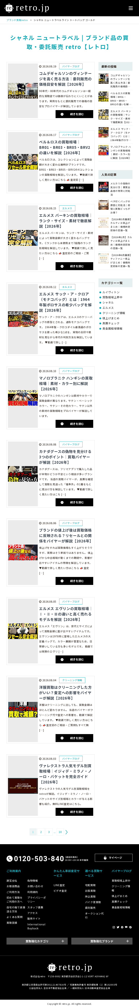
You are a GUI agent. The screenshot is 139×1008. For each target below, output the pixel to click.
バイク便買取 (93, 902)
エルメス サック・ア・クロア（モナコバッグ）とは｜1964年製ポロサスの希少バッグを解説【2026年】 (65, 302)
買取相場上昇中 (112, 297)
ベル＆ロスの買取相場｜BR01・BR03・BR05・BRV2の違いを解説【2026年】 (64, 147)
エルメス (108, 308)
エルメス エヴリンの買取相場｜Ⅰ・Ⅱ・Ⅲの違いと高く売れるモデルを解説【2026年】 (66, 614)
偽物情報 (32, 880)
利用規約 (32, 892)
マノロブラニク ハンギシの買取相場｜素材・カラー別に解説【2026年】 (65, 383)
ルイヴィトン (111, 292)
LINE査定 (59, 885)
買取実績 (12, 922)
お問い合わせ (35, 886)
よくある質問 (15, 917)
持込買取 (90, 896)
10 (60, 832)
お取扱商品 (13, 886)
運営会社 (12, 880)
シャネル (108, 302)
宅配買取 (90, 885)
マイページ (115, 857)
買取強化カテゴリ (37, 941)
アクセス (32, 913)
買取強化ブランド (101, 941)
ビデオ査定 (60, 890)
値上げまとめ (111, 318)
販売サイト (34, 918)
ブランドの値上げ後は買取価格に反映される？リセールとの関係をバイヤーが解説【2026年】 (66, 535)
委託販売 (90, 907)
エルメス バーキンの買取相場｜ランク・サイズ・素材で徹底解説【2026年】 (65, 221)
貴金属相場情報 (112, 328)
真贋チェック (111, 323)
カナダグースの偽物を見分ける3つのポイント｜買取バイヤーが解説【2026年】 (65, 457)
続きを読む (77, 114)
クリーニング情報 (113, 313)
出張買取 (90, 890)
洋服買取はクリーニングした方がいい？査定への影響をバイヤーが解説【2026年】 (65, 693)
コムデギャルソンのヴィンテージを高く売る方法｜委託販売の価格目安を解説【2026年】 (65, 79)
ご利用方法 (13, 892)
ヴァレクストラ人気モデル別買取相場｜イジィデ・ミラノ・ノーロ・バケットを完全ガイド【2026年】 (65, 774)
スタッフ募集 (35, 907)
